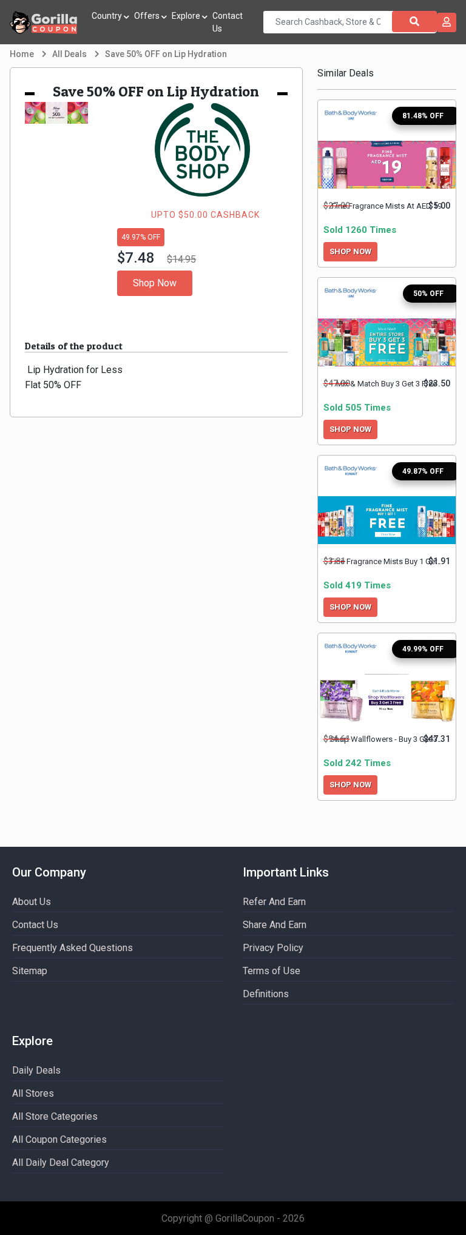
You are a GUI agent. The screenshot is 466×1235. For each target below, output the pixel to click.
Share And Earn (274, 924)
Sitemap (29, 971)
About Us (31, 901)
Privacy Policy (273, 948)
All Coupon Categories (59, 1139)
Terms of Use (271, 971)
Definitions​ (266, 994)
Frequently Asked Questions (72, 948)
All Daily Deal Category (60, 1162)
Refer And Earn (274, 901)
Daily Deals (36, 1070)
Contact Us (227, 22)
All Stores (33, 1093)
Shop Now (155, 283)
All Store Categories (55, 1116)
